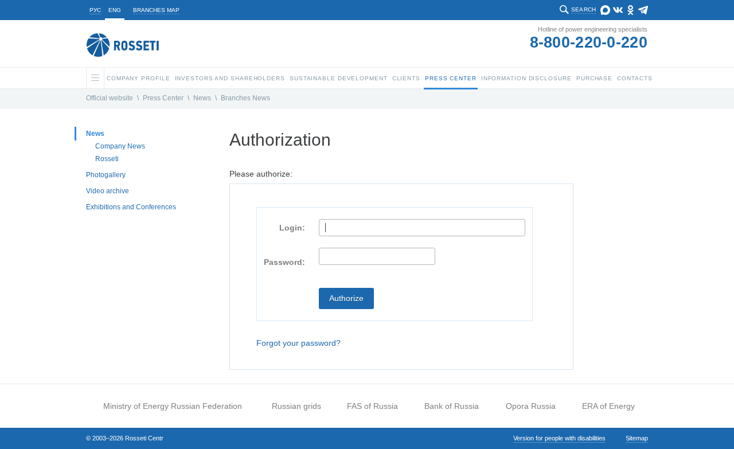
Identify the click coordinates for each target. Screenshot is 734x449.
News (202, 98)
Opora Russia (531, 406)
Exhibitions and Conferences (131, 207)
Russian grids (296, 406)
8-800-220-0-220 (589, 42)
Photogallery (106, 175)
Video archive (107, 191)
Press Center (163, 98)
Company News (120, 146)
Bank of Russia (451, 406)
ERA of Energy (608, 406)
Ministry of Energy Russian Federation (172, 406)
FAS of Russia (372, 406)
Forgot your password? (298, 343)
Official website (109, 98)
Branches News (245, 98)
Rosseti (107, 159)
